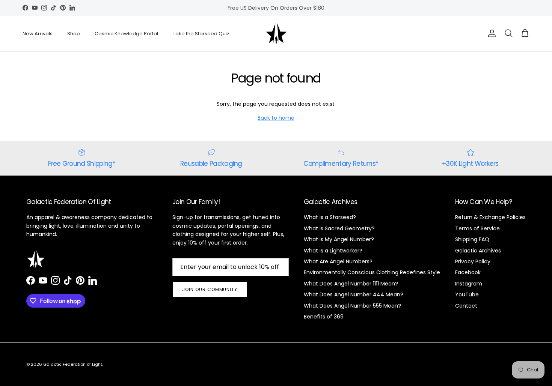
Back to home (276, 118)
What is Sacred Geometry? (339, 228)
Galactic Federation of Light (72, 364)
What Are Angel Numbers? (338, 261)
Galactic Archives (478, 250)
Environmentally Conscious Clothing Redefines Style (372, 272)
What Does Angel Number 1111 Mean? (351, 283)
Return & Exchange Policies (490, 217)
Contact (466, 305)
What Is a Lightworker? (333, 250)
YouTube (467, 294)
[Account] (490, 33)
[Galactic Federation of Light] (276, 33)
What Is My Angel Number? (339, 239)
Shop (73, 33)
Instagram (468, 283)
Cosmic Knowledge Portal (126, 33)
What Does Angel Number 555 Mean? (352, 305)
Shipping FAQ (472, 239)
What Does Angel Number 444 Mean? (353, 294)
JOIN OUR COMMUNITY (209, 289)
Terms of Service (477, 228)
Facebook (468, 272)
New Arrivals (38, 33)
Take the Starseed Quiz (201, 33)
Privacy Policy (472, 261)
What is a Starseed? (330, 217)
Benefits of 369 (324, 316)
